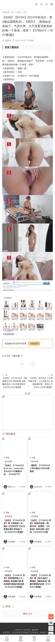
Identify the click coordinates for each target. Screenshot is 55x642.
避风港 (8, 40)
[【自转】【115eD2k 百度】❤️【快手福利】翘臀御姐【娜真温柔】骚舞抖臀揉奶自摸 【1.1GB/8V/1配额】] (40, 556)
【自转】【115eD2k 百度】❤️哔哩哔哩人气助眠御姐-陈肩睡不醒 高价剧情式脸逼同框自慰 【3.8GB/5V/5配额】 (14, 581)
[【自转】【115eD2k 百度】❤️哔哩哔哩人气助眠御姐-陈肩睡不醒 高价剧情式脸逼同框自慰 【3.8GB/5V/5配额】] (14, 556)
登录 (30, 613)
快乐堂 (6, 4)
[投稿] (36, 4)
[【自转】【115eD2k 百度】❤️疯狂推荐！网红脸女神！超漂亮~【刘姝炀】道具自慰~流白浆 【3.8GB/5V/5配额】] (40, 501)
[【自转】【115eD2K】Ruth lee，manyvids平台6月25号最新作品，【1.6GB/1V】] (14, 446)
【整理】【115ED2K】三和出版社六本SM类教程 (40, 468)
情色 (32, 40)
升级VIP (34, 343)
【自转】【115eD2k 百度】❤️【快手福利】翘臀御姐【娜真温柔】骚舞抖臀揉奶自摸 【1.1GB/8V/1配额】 (40, 581)
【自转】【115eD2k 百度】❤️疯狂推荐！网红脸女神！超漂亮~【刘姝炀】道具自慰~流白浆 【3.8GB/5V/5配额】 (40, 526)
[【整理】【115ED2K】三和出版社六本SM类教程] (40, 446)
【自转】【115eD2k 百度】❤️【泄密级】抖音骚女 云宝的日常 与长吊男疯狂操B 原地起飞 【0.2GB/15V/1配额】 (14, 526)
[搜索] (41, 4)
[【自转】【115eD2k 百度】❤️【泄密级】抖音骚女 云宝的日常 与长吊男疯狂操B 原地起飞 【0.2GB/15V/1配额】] (14, 501)
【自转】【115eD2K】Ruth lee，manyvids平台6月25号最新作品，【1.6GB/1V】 (14, 469)
